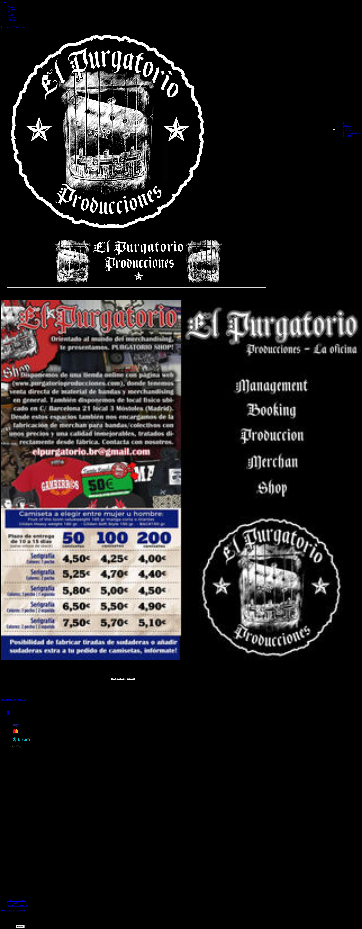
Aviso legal (12, 903)
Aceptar (20, 926)
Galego (10, 15)
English (11, 9)
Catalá (10, 12)
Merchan (347, 125)
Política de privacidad (16, 900)
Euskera (11, 17)
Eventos (346, 123)
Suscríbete (347, 136)
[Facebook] (8, 711)
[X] (8, 714)
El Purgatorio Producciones (13, 27)
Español (11, 7)
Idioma (4, 2)
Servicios (347, 128)
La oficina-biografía (352, 133)
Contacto (347, 130)
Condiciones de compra (17, 905)
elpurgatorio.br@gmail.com (123, 678)
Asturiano (12, 20)
